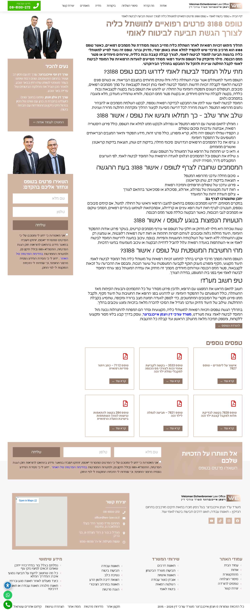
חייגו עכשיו (24, 3)
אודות (163, 5)
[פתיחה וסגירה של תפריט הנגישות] (8, 585)
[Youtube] (212, 521)
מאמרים (84, 5)
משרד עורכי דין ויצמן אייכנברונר (167, 314)
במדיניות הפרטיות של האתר (69, 467)
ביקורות (111, 5)
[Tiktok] (220, 521)
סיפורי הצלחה (130, 5)
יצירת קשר (68, 5)
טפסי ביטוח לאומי (219, 16)
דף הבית (237, 16)
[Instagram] (229, 521)
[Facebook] (238, 521)
